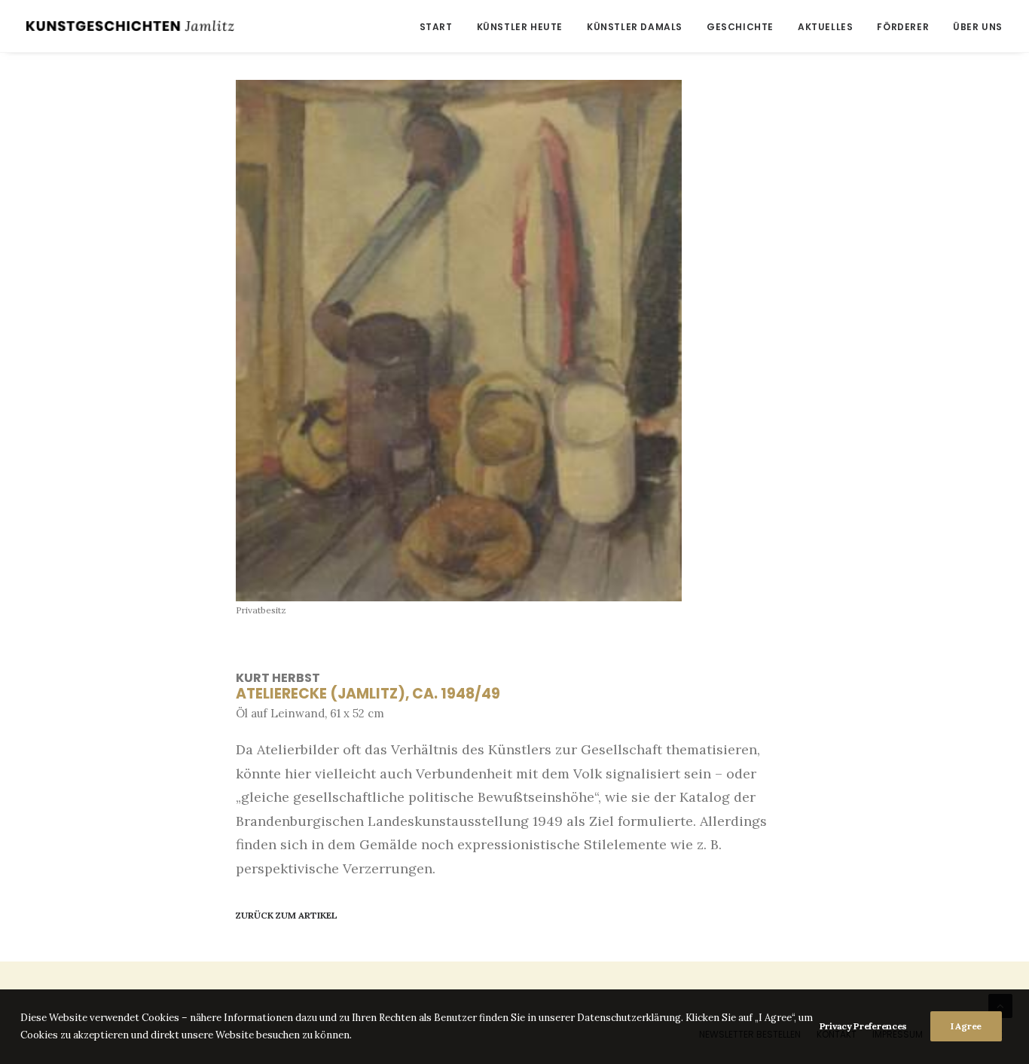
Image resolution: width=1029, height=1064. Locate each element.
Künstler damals (634, 26)
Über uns (978, 26)
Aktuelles (825, 26)
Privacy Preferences (863, 1026)
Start (436, 26)
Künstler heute (520, 26)
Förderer (903, 26)
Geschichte (740, 26)
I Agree (966, 1026)
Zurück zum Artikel (286, 915)
